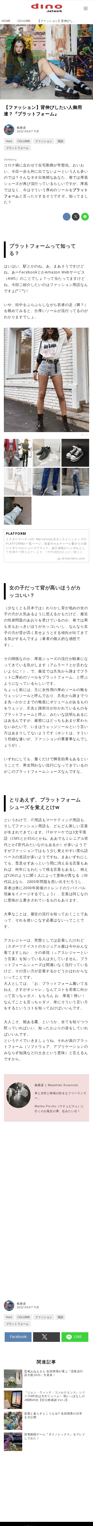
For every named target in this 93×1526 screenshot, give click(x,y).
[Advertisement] (46, 1191)
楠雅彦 (21, 127)
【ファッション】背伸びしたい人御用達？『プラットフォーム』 (43, 110)
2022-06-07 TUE (28, 131)
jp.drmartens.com (79, 97)
